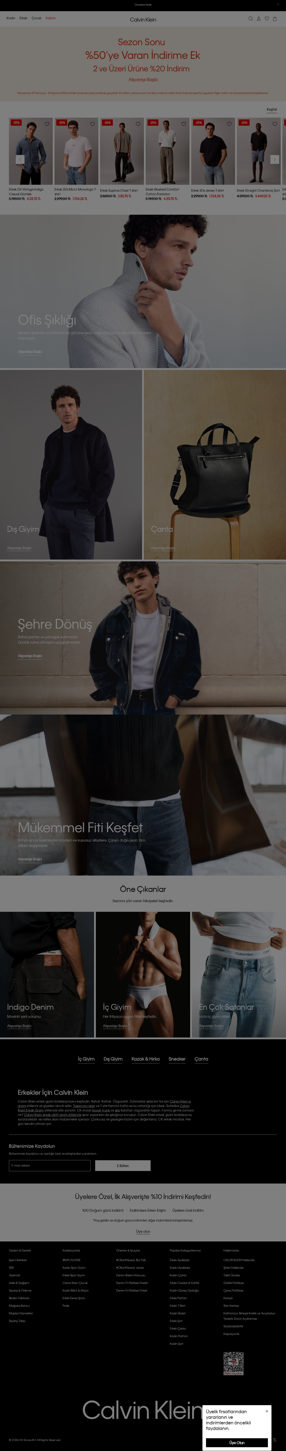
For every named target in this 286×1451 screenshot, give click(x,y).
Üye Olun (236, 1442)
